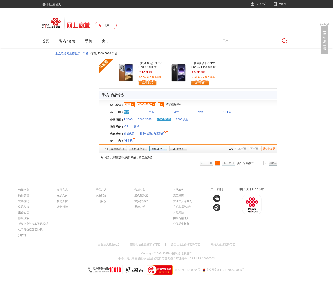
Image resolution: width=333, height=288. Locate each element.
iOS (126, 126)
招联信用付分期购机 (152, 133)
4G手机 (128, 140)
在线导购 (324, 38)
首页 (45, 41)
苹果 (127, 104)
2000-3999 (145, 119)
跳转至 (250, 163)
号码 (62, 41)
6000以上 (182, 119)
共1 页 (241, 163)
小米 (151, 112)
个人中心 (261, 4)
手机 (88, 41)
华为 (176, 112)
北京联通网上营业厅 (68, 53)
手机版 (282, 4)
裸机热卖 (129, 133)
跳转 (273, 163)
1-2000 (128, 119)
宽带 (105, 41)
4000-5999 (145, 104)
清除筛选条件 (174, 104)
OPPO (227, 112)
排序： (105, 148)
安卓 (136, 126)
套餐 (71, 41)
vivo (200, 112)
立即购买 (147, 82)
